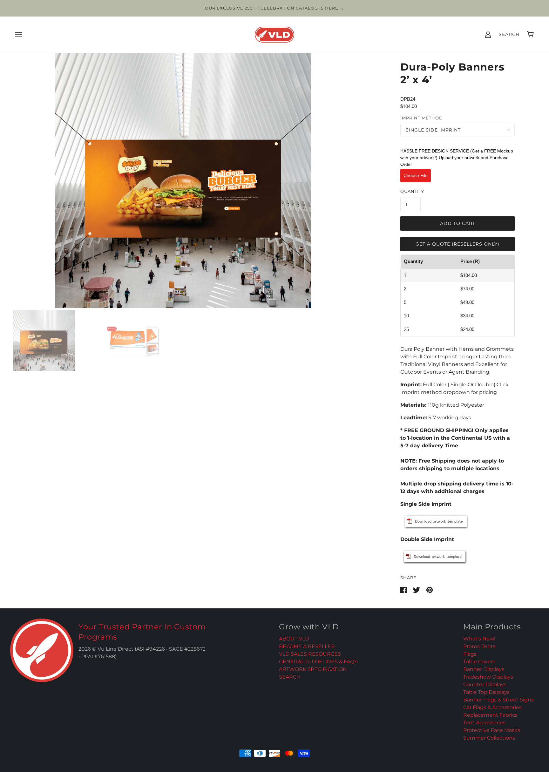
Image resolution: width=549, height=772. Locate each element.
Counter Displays (484, 684)
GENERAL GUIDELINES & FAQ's (318, 662)
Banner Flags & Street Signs (498, 700)
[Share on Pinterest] (429, 589)
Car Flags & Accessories (492, 707)
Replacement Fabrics (490, 715)
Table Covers (479, 662)
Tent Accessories (484, 723)
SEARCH (290, 677)
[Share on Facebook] (404, 589)
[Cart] (530, 34)
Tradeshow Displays (488, 677)
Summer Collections (489, 738)
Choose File (415, 175)
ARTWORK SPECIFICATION (313, 669)
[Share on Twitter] (417, 589)
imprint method (421, 117)
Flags (470, 654)
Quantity (412, 191)
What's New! (479, 639)
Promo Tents (479, 646)
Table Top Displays (486, 692)
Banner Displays (483, 669)
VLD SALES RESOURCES (310, 654)
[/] (274, 34)
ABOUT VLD (294, 639)
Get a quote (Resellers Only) (457, 244)
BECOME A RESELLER (307, 646)
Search (509, 34)
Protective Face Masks (491, 730)
